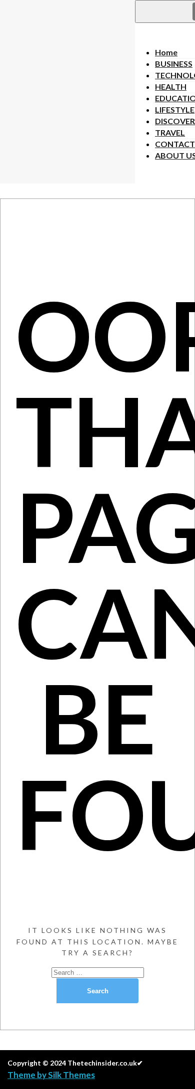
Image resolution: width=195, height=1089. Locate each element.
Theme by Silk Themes (51, 1075)
